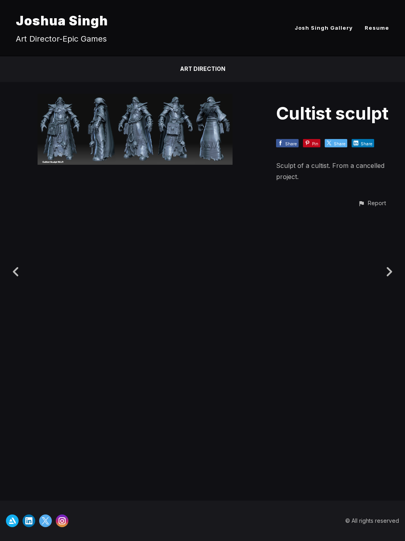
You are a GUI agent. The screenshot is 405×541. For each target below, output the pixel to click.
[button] (372, 203)
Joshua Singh (62, 21)
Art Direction (202, 68)
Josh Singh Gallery (324, 28)
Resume (377, 28)
